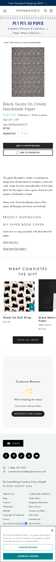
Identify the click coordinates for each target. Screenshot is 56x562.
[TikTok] (21, 456)
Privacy (6, 519)
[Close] (52, 530)
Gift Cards (33, 515)
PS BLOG (16, 443)
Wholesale (8, 506)
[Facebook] (6, 456)
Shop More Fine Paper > (15, 248)
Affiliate (6, 510)
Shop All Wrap (28, 339)
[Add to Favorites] (31, 283)
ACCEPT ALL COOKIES (28, 556)
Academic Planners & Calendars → (28, 28)
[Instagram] (29, 456)
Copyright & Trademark (13, 515)
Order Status (34, 498)
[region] (28, 72)
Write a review (39, 115)
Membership (34, 519)
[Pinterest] (14, 456)
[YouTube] (36, 456)
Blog (5, 498)
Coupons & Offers (37, 510)
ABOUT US (8, 494)
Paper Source (45, 324)
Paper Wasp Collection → (28, 32)
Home (6, 42)
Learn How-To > (11, 242)
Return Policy (35, 506)
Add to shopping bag (28, 146)
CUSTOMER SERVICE (39, 494)
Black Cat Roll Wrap (17, 317)
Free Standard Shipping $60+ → (28, 3)
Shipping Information (38, 502)
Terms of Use (34, 523)
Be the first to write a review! (28, 413)
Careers (6, 502)
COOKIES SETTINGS (28, 547)
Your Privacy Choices (12, 523)
